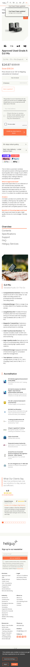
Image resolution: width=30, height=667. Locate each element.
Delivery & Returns (22, 579)
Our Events (20, 599)
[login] (16, 2)
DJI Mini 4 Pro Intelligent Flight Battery (14, 505)
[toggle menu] (26, 2)
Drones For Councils (7, 611)
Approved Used (6, 575)
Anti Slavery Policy (22, 577)
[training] (20, 2)
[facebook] (20, 637)
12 (25, 522)
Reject (5, 664)
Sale (3, 577)
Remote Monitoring (7, 591)
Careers (19, 603)
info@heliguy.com (22, 631)
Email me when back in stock (14, 132)
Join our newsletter (15, 558)
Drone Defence (6, 589)
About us (19, 597)
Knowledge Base (6, 637)
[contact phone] (23, 2)
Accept (14, 664)
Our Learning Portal (22, 601)
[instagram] (25, 637)
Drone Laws (5, 627)
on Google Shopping (7, 494)
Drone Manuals (6, 639)
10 (21, 522)
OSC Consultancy (7, 583)
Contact (19, 605)
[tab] (14, 227)
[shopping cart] (13, 2)
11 (23, 522)
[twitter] (23, 637)
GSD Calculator (6, 629)
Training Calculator (7, 631)
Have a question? (8, 89)
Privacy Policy (20, 568)
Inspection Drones (7, 609)
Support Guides (6, 635)
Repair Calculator (7, 633)
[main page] (5, 2)
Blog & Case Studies (7, 625)
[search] (10, 2)
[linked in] (18, 637)
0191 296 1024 (20, 625)
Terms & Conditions (22, 575)
